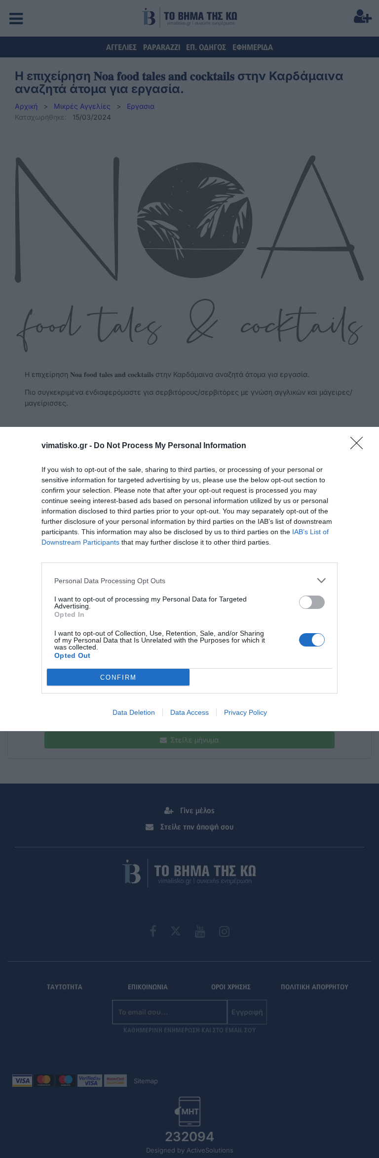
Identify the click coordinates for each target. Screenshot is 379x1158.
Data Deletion (134, 712)
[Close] (359, 446)
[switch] (312, 602)
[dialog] (189, 579)
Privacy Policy (245, 712)
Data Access (189, 712)
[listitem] (189, 580)
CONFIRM (118, 677)
